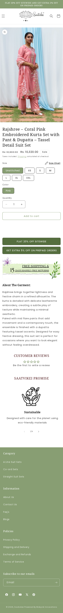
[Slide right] (38, 431)
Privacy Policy (11, 539)
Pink (8, 190)
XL (16, 177)
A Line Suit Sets (12, 462)
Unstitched (13, 170)
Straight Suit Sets (13, 476)
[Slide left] (24, 431)
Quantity (7, 198)
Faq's (6, 512)
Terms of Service (13, 561)
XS (29, 170)
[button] (51, 16)
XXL (28, 177)
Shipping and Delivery (16, 547)
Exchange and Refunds (17, 554)
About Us (8, 497)
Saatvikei (19, 607)
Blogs (6, 519)
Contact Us (10, 504)
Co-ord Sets (10, 469)
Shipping (22, 156)
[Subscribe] (56, 582)
